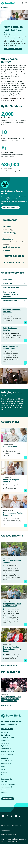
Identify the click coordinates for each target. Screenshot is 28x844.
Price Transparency (16, 825)
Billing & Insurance (6, 749)
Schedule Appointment (7, 737)
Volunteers (4, 792)
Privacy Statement (5, 830)
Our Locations (5, 743)
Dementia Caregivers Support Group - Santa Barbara (12, 649)
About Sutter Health (6, 761)
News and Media (7, 787)
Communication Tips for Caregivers (13, 514)
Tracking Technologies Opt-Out (8, 834)
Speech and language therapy (11, 247)
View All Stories (6, 705)
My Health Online (6, 746)
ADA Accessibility (5, 825)
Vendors (3, 790)
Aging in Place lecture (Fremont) (12, 561)
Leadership (4, 772)
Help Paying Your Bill (7, 754)
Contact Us (4, 732)
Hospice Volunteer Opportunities (10, 348)
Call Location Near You (13, 49)
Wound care (6, 250)
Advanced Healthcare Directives (12, 311)
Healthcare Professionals (8, 784)
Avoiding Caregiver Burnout (11, 481)
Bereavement (6, 227)
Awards (3, 766)
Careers (3, 769)
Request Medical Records (8, 751)
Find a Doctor (5, 740)
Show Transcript (20, 386)
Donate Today (7, 798)
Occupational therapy (9, 233)
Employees (4, 781)
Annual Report (6, 763)
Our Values (4, 775)
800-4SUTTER (7, 728)
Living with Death (10, 447)
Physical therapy (7, 239)
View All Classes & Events (9, 666)
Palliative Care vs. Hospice (10, 329)
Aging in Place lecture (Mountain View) (12, 605)
